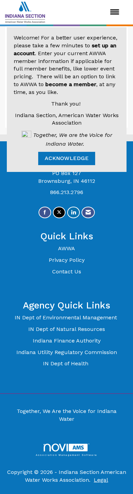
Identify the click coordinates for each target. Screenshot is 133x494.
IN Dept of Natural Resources (66, 329)
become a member (70, 84)
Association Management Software (66, 454)
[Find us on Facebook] (45, 213)
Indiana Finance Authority (67, 340)
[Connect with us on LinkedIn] (73, 213)
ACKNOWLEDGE (67, 158)
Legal (101, 480)
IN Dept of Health (66, 363)
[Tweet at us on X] (59, 213)
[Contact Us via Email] (88, 213)
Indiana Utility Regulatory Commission (66, 352)
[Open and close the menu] (85, 12)
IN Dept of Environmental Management (67, 317)
